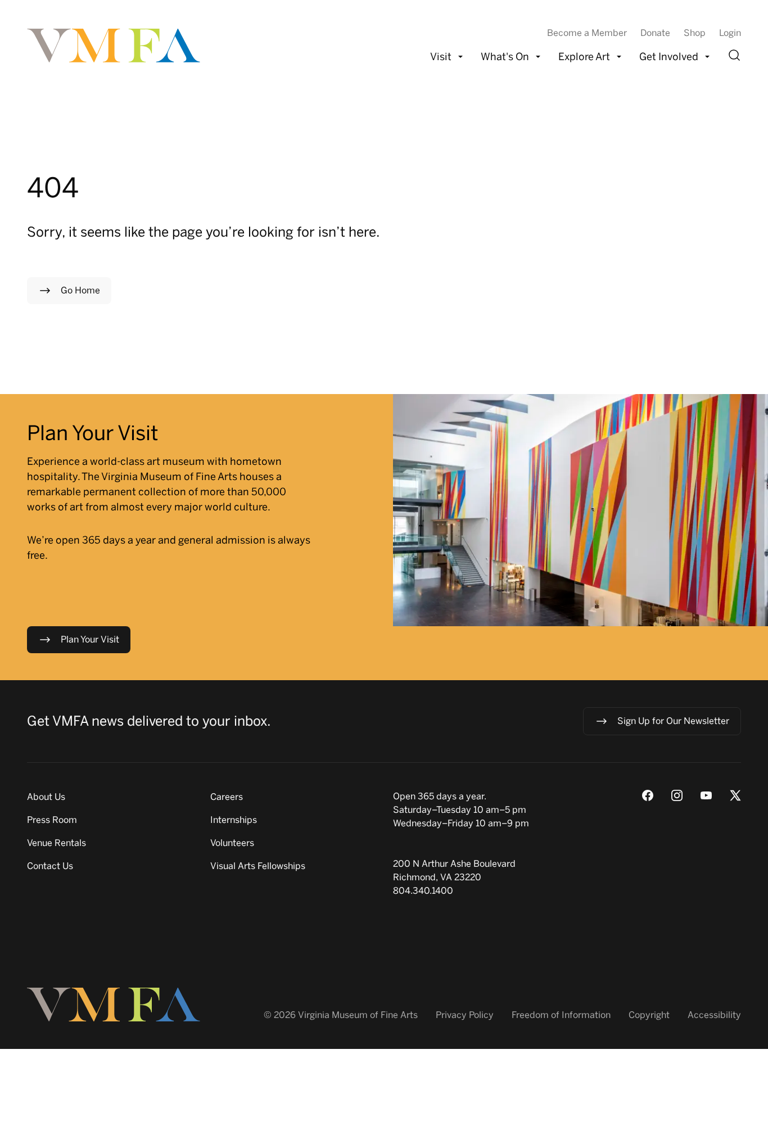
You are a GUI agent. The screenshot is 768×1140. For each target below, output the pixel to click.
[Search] (734, 55)
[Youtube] (706, 795)
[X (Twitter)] (735, 795)
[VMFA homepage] (114, 45)
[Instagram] (677, 795)
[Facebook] (647, 795)
